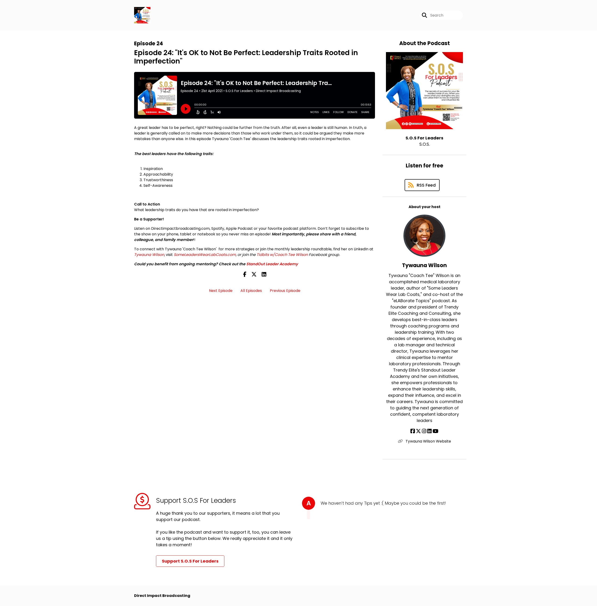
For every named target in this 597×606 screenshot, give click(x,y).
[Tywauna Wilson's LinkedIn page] (429, 431)
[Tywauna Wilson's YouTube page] (435, 431)
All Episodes (251, 290)
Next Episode (221, 290)
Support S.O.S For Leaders (190, 561)
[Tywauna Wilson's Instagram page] (424, 431)
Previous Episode (285, 290)
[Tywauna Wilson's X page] (418, 431)
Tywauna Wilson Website (428, 441)
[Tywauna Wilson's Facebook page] (412, 431)
